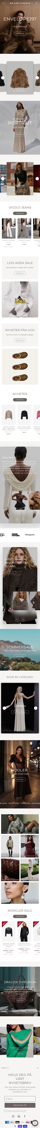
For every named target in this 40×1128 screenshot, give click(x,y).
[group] (20, 708)
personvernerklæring (17, 1111)
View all (20, 213)
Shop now (20, 90)
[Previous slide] (2, 77)
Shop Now (20, 273)
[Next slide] (37, 77)
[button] (19, 317)
